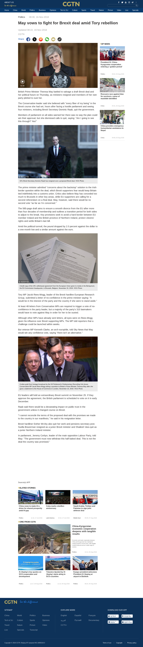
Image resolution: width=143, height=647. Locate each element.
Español (78, 615)
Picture (110, 10)
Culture (74, 10)
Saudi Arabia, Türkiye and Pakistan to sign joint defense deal (84, 508)
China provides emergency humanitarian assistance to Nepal (112, 128)
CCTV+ (64, 625)
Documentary (94, 620)
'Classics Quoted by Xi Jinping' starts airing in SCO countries (55, 574)
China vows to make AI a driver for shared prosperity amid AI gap (30, 508)
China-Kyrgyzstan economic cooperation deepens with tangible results (84, 530)
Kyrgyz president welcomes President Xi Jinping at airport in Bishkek (85, 574)
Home (6, 10)
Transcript (34, 630)
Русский (78, 620)
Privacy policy (131, 643)
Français (92, 615)
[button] (22, 81)
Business (42, 10)
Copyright (119, 643)
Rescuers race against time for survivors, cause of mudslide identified (112, 96)
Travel (92, 10)
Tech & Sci (64, 10)
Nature (101, 10)
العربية (63, 620)
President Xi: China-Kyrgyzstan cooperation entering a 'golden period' (111, 64)
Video (119, 10)
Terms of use (107, 643)
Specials (135, 10)
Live (126, 10)
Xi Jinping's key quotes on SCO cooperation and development (30, 574)
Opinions (53, 10)
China (15, 10)
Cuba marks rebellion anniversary (55, 507)
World (23, 10)
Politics (32, 10)
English (64, 615)
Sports (83, 10)
